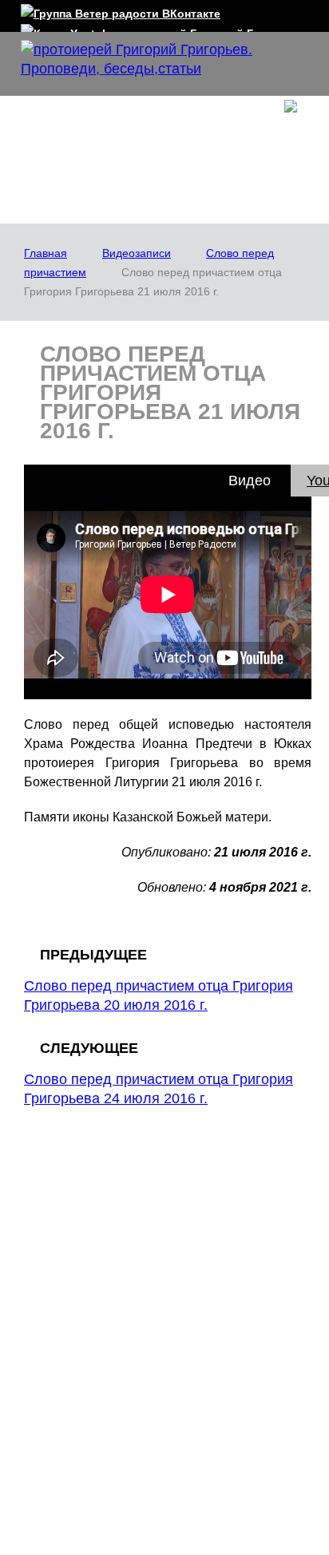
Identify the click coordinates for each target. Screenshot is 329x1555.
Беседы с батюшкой (236, 1258)
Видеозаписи (136, 253)
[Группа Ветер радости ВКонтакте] (120, 10)
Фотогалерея (91, 1447)
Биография (69, 1250)
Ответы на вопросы (235, 1211)
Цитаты (59, 1297)
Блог (58, 1335)
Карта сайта (230, 1447)
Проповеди (213, 1188)
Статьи (202, 1381)
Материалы (228, 1335)
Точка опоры (217, 1235)
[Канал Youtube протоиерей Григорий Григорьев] (164, 30)
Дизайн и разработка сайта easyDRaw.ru (177, 1521)
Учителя (61, 1274)
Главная (45, 253)
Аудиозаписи (218, 1358)
